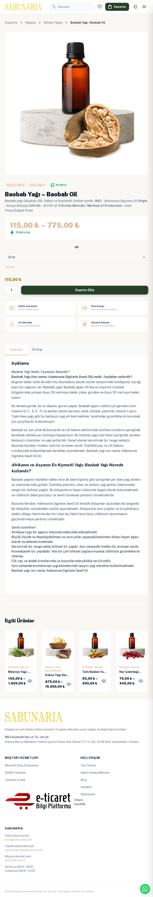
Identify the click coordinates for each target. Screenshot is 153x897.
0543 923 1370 (15, 860)
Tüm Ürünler (88, 765)
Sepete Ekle (84, 290)
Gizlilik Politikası (15, 772)
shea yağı (27, 416)
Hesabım (86, 787)
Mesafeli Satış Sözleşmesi (21, 765)
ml (76, 247)
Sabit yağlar (37, 185)
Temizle (10, 267)
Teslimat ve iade (15, 779)
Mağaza (30, 22)
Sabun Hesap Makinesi (95, 772)
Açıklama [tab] (16, 349)
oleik (84, 411)
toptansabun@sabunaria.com (23, 850)
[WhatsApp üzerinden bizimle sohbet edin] (145, 889)
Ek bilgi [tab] (37, 349)
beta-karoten (70, 411)
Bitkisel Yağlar (53, 22)
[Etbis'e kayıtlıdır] (39, 802)
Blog (83, 779)
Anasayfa (11, 22)
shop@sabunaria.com (18, 839)
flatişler (89, 891)
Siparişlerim (87, 794)
